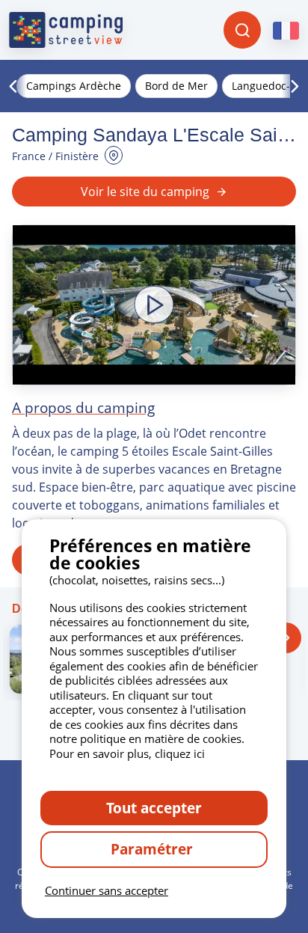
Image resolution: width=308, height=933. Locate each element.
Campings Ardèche (73, 86)
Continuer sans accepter (106, 890)
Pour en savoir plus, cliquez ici (127, 753)
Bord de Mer (176, 86)
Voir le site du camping (145, 191)
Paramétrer (154, 848)
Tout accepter (154, 807)
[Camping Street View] (66, 30)
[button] (154, 305)
